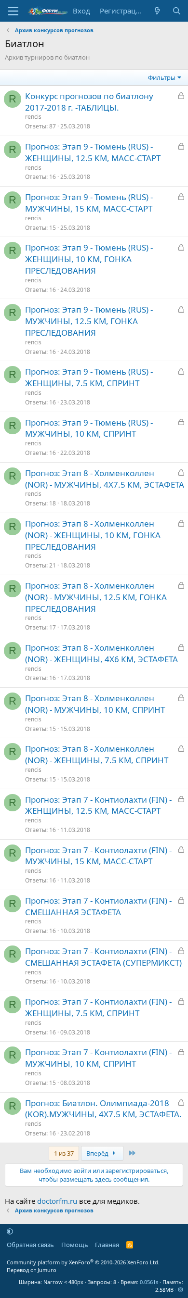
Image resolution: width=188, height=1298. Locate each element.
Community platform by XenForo (83, 1262)
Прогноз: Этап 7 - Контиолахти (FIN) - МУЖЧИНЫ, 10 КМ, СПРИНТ (98, 1057)
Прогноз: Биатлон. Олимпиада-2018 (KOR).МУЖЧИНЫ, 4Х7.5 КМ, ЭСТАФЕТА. (103, 1108)
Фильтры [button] (161, 77)
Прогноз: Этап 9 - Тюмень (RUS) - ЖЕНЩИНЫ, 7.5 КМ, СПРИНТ (89, 377)
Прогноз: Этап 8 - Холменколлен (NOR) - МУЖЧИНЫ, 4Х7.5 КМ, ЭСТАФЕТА (104, 478)
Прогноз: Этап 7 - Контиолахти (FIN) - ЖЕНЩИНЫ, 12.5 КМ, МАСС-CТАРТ (98, 805)
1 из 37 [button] (64, 1153)
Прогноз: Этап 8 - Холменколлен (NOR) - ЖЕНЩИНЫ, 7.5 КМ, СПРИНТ (96, 754)
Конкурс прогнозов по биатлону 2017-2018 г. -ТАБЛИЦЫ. (89, 101)
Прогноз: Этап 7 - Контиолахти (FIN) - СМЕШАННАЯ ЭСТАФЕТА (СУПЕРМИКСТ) (103, 956)
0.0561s (149, 1281)
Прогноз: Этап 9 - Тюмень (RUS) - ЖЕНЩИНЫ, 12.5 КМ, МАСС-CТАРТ (93, 152)
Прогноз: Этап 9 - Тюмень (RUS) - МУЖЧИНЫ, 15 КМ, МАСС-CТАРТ (89, 202)
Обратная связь (30, 1244)
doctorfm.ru (57, 1201)
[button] (10, 1231)
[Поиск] (176, 11)
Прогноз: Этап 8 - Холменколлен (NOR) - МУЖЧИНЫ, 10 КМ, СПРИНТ (95, 704)
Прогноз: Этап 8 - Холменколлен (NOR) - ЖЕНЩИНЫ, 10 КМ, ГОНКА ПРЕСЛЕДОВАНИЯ (93, 535)
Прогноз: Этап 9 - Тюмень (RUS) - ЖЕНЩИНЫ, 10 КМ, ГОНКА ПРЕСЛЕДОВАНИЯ (89, 259)
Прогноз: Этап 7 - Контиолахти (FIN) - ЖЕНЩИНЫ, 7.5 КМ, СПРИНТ (98, 1007)
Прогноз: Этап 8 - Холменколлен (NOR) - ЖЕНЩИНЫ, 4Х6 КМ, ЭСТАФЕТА (101, 653)
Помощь (74, 1244)
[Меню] (13, 11)
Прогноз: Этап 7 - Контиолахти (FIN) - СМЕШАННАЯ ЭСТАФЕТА (98, 906)
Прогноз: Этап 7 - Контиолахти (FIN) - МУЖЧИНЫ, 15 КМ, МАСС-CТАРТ (98, 855)
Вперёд (98, 1153)
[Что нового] (157, 11)
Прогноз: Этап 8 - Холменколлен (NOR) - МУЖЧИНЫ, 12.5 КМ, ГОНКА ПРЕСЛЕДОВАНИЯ (96, 597)
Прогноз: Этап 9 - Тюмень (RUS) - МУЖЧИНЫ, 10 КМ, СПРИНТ (89, 428)
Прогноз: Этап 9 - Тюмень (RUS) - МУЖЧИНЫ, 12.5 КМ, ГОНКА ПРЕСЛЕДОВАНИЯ (89, 321)
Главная (107, 1244)
